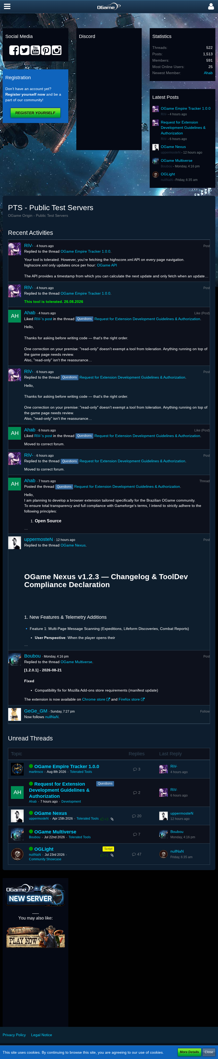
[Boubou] (14, 677)
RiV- (164, 114)
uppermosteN (171, 152)
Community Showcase (45, 859)
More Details (189, 1052)
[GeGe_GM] (14, 714)
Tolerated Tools (81, 772)
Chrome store (93, 699)
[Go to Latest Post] (163, 769)
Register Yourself (35, 113)
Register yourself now (25, 94)
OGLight (168, 174)
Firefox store (129, 699)
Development (71, 801)
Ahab (208, 73)
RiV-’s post (43, 319)
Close (209, 1052)
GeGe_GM (35, 711)
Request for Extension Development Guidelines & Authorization (183, 127)
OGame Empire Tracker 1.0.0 (186, 108)
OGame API (107, 265)
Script (108, 849)
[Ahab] (14, 336)
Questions (105, 783)
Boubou (166, 166)
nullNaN (167, 180)
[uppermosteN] (14, 591)
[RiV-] (14, 261)
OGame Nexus (173, 147)
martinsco (36, 772)
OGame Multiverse (176, 160)
